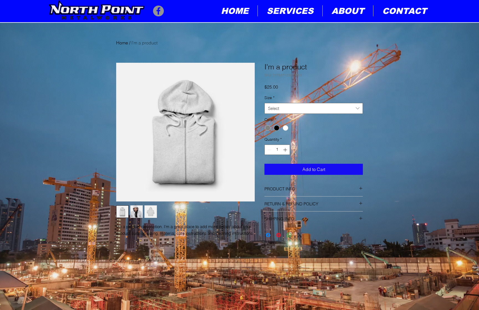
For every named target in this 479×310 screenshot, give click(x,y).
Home (122, 43)
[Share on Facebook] (268, 235)
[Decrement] (268, 150)
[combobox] (313, 108)
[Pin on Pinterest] (278, 235)
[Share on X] (299, 235)
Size (269, 97)
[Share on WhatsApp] (289, 235)
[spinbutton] (277, 150)
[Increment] (285, 150)
